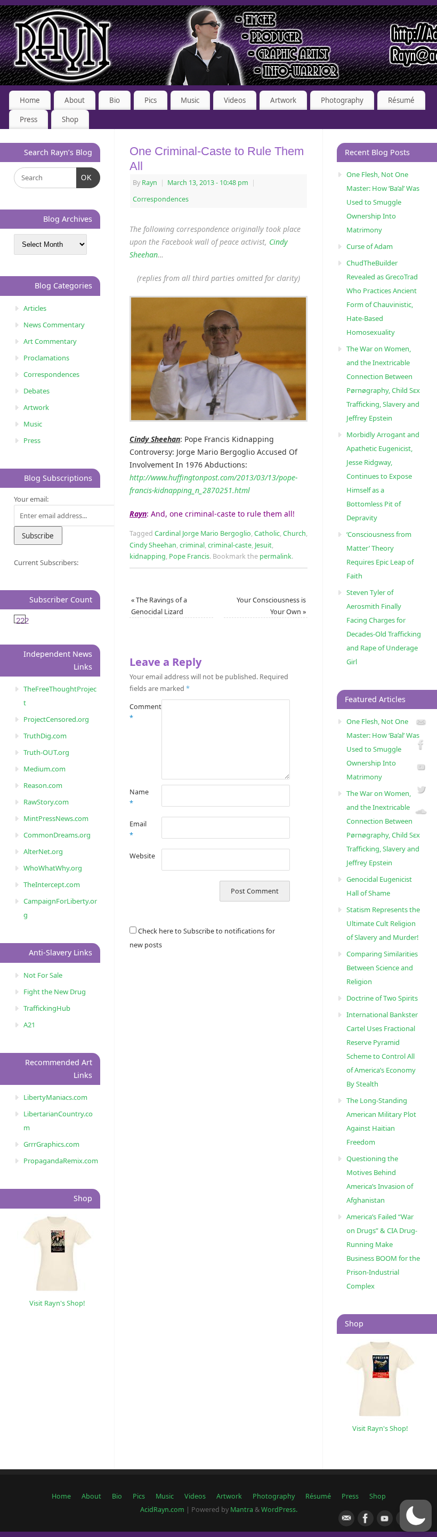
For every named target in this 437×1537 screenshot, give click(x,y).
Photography (342, 100)
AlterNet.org (43, 851)
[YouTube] (421, 768)
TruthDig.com (45, 736)
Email (137, 829)
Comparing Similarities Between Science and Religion (382, 967)
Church (294, 533)
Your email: (31, 499)
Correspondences (161, 199)
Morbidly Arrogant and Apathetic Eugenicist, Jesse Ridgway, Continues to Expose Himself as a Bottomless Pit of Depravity (382, 476)
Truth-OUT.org (46, 752)
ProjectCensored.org (56, 719)
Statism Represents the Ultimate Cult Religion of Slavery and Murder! (383, 923)
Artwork (283, 100)
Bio (114, 100)
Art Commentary (50, 341)
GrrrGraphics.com (51, 1144)
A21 (29, 1024)
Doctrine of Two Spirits (382, 998)
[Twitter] (421, 791)
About (74, 100)
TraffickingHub (46, 1008)
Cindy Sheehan (153, 545)
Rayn (149, 182)
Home (30, 100)
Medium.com (44, 769)
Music (190, 100)
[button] (416, 1516)
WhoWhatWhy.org (52, 868)
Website (137, 855)
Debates (36, 391)
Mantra (241, 1509)
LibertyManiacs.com (55, 1097)
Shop (70, 119)
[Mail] (421, 724)
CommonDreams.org (57, 835)
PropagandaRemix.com (60, 1160)
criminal (192, 545)
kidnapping (148, 556)
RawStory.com (46, 802)
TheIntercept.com (51, 884)
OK (84, 177)
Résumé (401, 100)
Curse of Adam (369, 246)
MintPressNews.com (55, 818)
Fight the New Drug (54, 991)
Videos (235, 100)
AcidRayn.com (162, 1509)
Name (137, 797)
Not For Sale (42, 975)
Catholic (267, 533)
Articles (34, 308)
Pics (150, 100)
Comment (137, 712)
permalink (276, 556)
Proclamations (46, 358)
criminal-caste (230, 545)
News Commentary (54, 324)
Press (28, 119)
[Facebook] (421, 746)
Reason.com (42, 785)
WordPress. (279, 1509)
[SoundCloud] (421, 813)
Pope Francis (189, 556)
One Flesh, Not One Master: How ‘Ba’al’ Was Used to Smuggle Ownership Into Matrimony (382, 202)
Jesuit (263, 545)
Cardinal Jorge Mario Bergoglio (203, 533)
